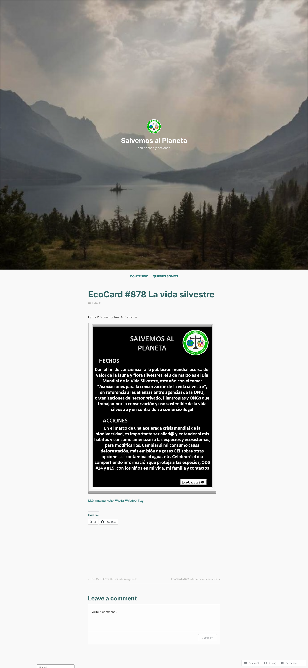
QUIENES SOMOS (165, 276)
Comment (207, 637)
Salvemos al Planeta (154, 140)
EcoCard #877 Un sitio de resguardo (112, 579)
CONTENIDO (139, 276)
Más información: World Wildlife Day (115, 500)
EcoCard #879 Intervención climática (194, 579)
